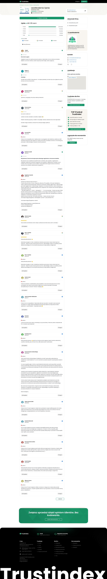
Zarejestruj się (59, 545)
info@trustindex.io (23, 561)
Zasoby (39, 547)
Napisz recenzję (43, 18)
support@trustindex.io (45, 535)
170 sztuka (26, 40)
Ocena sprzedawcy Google (61, 553)
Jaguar (26, 50)
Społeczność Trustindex (27, 554)
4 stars (24, 28)
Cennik (39, 543)
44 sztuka (40, 40)
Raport (60, 64)
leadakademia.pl (72, 59)
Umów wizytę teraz (61, 535)
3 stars (24, 31)
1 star (24, 35)
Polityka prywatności (60, 549)
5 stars (24, 26)
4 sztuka (55, 40)
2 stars (24, 33)
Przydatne (25, 64)
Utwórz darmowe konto (75, 105)
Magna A (27, 70)
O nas (39, 545)
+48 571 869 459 (72, 61)
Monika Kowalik (28, 151)
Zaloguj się (72, 142)
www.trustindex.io (23, 560)
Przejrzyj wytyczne (60, 551)
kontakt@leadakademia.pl (75, 57)
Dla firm (84, 1)
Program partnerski (42, 551)
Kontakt (40, 549)
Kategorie (77, 1)
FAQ (56, 555)
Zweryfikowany (27, 44)
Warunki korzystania (60, 547)
